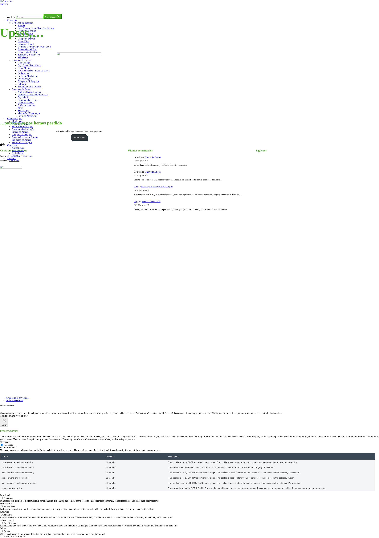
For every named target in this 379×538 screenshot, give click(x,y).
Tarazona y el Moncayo (29, 54)
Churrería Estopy (153, 157)
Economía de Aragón (22, 142)
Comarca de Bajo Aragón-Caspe (33, 94)
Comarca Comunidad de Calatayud (34, 46)
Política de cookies (14, 400)
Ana (136, 186)
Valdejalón (23, 57)
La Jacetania (23, 73)
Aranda (21, 25)
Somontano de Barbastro (29, 86)
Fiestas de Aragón (20, 132)
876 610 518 (14, 160)
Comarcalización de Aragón (25, 137)
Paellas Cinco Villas (151, 201)
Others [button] (3, 528)
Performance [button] (6, 503)
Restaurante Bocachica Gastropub (157, 186)
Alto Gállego (24, 62)
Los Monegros (24, 78)
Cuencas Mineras (26, 102)
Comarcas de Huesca (22, 60)
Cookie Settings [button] (7, 415)
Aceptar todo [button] (22, 415)
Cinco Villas (23, 41)
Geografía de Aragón (22, 134)
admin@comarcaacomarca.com (20, 156)
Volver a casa (79, 137)
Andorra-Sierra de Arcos (29, 92)
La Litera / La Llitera (27, 76)
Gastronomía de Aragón (23, 129)
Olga (136, 201)
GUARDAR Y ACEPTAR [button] (13, 536)
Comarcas (12, 20)
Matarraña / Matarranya (29, 113)
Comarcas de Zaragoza (22, 22)
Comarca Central (26, 44)
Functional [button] (5, 495)
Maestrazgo (23, 110)
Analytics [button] (4, 511)
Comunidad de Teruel (28, 100)
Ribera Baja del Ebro (27, 52)
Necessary (8, 445)
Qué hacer (12, 145)
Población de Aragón (22, 140)
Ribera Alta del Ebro (27, 49)
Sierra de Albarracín (27, 116)
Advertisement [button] (7, 520)
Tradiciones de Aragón (22, 126)
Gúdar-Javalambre (26, 105)
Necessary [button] (5, 442)
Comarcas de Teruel (21, 89)
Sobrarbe (22, 84)
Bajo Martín (23, 97)
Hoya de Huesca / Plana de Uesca (33, 70)
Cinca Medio (24, 68)
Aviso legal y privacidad (17, 398)
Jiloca (20, 108)
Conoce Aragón (14, 118)
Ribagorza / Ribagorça (28, 81)
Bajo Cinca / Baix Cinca (29, 65)
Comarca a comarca (16, 9)
